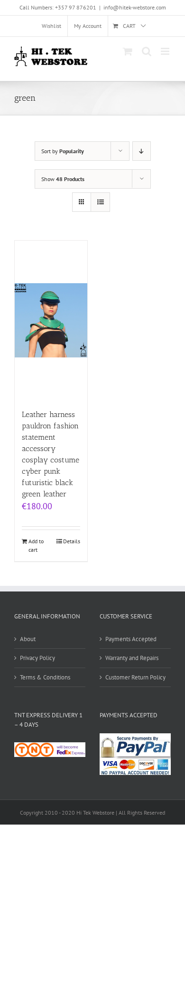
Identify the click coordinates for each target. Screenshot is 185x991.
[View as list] (100, 202)
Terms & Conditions (45, 677)
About (28, 639)
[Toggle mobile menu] (166, 51)
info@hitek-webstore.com (134, 7)
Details (71, 541)
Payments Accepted (131, 639)
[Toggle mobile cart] (127, 51)
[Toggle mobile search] (146, 51)
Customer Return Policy (135, 677)
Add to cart (36, 545)
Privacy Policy (37, 658)
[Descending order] (141, 151)
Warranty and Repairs (131, 658)
